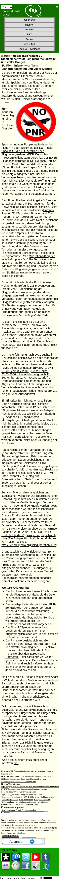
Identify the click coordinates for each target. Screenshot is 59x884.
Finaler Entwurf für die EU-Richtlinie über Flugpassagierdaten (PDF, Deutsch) (27, 151)
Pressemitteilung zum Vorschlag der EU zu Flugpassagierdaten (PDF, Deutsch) (29, 159)
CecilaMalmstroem (10, 799)
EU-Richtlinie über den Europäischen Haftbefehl (27, 653)
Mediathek (29, 44)
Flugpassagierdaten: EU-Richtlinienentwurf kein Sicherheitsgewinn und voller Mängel (29, 59)
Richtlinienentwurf (48, 797)
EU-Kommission (26, 799)
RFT (29, 34)
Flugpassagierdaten (29, 794)
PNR (29, 759)
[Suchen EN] (53, 7)
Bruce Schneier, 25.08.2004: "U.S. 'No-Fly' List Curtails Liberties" (29, 532)
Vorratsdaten (43, 802)
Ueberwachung (8, 802)
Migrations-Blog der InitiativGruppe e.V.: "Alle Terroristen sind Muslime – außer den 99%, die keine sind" (28, 259)
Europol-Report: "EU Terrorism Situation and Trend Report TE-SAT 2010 (28, 213)
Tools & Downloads (29, 49)
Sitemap (30, 878)
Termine (29, 29)
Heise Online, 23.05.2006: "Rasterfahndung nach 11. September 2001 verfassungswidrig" (26, 374)
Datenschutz (19, 878)
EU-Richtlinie (33, 797)
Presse (29, 39)
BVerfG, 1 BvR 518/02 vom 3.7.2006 (27, 369)
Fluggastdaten (13, 794)
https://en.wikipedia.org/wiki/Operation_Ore (28, 545)
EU (25, 797)
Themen (29, 24)
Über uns (29, 19)
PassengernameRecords (12, 797)
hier (16, 763)
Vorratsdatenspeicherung (26, 802)
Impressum (5, 878)
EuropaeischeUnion (42, 799)
